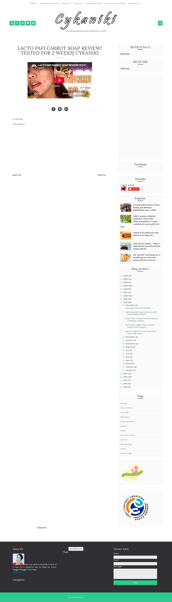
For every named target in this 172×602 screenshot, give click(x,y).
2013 (125, 387)
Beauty (67, 3)
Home (33, 3)
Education (125, 417)
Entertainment (127, 421)
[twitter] (22, 23)
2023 (125, 286)
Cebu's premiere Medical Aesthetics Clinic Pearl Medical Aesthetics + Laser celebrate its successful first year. (139, 221)
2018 (125, 302)
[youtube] (11, 23)
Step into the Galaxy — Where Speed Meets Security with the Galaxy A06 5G (146, 246)
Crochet (124, 412)
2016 (125, 377)
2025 (125, 279)
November (130, 337)
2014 (125, 384)
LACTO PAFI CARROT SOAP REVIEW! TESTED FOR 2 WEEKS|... (140, 326)
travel (123, 449)
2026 (125, 276)
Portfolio (134, 3)
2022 (125, 289)
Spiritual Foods (115, 3)
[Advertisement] (140, 117)
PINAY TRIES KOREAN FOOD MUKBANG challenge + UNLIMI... (141, 319)
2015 (125, 380)
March (129, 363)
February (130, 367)
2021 (125, 292)
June (128, 354)
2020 (125, 296)
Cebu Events (126, 408)
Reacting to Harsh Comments (138, 308)
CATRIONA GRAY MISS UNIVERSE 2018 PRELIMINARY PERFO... (141, 313)
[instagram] (33, 23)
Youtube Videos (49, 3)
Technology (94, 3)
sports (123, 440)
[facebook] (17, 23)
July (128, 350)
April (128, 360)
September (131, 344)
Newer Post (17, 175)
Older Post (102, 175)
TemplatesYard (76, 597)
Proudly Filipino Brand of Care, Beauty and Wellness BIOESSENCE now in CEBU (146, 207)
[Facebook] (53, 109)
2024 (125, 282)
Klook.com (125, 54)
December (130, 305)
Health (78, 3)
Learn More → (19, 572)
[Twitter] (60, 109)
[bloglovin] (28, 23)
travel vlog (125, 453)
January (129, 370)
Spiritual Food (127, 435)
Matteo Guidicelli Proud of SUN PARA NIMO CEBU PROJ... (140, 332)
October (129, 340)
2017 (125, 374)
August (129, 347)
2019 (125, 299)
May (128, 357)
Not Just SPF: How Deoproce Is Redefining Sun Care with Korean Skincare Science (146, 257)
